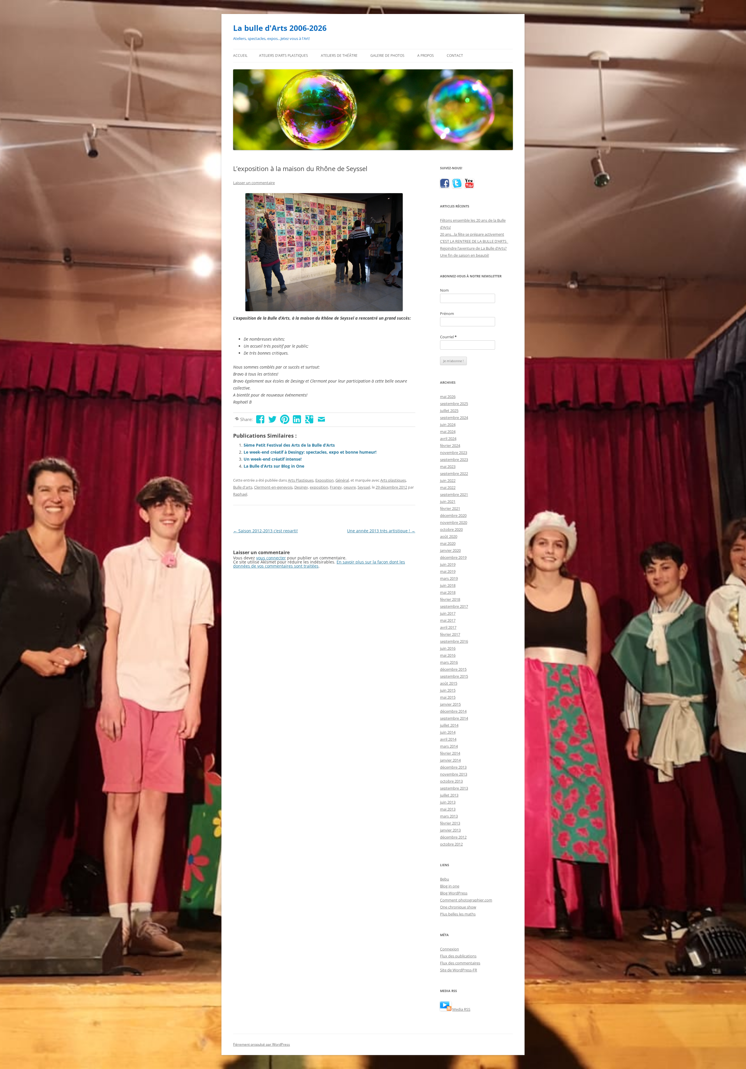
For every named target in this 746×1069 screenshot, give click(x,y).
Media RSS (461, 1009)
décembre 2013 (453, 767)
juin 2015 (447, 690)
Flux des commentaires (460, 963)
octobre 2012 (451, 844)
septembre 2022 (454, 473)
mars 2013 (449, 816)
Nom (444, 290)
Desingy (301, 487)
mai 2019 (447, 571)
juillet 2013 (449, 795)
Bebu (444, 879)
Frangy (336, 487)
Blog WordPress (453, 893)
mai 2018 (447, 592)
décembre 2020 (453, 515)
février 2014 (450, 753)
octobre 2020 (451, 529)
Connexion (449, 949)
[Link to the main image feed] (445, 1009)
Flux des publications (458, 956)
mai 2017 (447, 620)
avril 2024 (448, 438)
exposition (319, 487)
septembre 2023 (454, 459)
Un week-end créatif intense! (273, 459)
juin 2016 (447, 648)
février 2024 (450, 445)
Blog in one (449, 886)
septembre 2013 (454, 788)
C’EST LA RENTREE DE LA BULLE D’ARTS (474, 241)
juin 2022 (447, 480)
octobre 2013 (451, 781)
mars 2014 (449, 746)
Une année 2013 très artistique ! (381, 530)
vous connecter (271, 558)
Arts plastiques (393, 480)
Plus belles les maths (458, 914)
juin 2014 (447, 732)
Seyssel (364, 487)
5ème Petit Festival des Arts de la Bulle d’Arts (289, 445)
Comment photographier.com (466, 900)
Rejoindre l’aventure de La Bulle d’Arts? (473, 248)
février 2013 (450, 823)
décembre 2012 (453, 837)
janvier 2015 (450, 704)
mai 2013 (447, 809)
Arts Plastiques (301, 480)
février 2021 (450, 508)
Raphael (240, 494)
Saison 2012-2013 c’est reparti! (265, 530)
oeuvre (350, 487)
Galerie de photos (387, 55)
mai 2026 (447, 396)
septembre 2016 (454, 641)
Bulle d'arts (242, 487)
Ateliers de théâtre (339, 55)
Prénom (447, 313)
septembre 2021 (454, 494)
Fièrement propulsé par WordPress (261, 1044)
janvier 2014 (450, 760)
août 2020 (448, 536)
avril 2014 (448, 739)
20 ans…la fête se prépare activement (472, 234)
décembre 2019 (453, 557)
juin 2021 (447, 501)
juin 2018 (447, 585)
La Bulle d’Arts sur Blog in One (274, 466)
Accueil (240, 55)
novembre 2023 (453, 452)
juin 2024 (447, 424)
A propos (425, 55)
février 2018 (450, 599)
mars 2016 (449, 662)
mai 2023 (447, 466)
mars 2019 (449, 578)
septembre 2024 (454, 417)
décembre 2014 (453, 711)
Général (342, 480)
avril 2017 (448, 627)
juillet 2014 (449, 725)
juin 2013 (447, 802)
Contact (455, 55)
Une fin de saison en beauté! (464, 255)
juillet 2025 (449, 410)
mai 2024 (447, 431)
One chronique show (458, 907)
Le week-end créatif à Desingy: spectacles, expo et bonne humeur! (310, 452)
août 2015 (448, 683)
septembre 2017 (454, 606)
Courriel (448, 336)
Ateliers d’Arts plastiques (283, 55)
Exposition (324, 480)
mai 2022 (447, 487)
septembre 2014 (454, 718)
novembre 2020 (453, 522)
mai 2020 (447, 543)
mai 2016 (447, 655)
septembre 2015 (454, 676)
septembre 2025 (454, 403)
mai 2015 (447, 697)
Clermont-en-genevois (273, 487)
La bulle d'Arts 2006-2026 (280, 28)
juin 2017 (447, 613)
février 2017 (450, 634)
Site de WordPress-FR (458, 970)
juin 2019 (447, 564)
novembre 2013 (453, 774)
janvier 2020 (450, 550)
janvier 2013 (450, 830)
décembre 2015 (453, 669)
